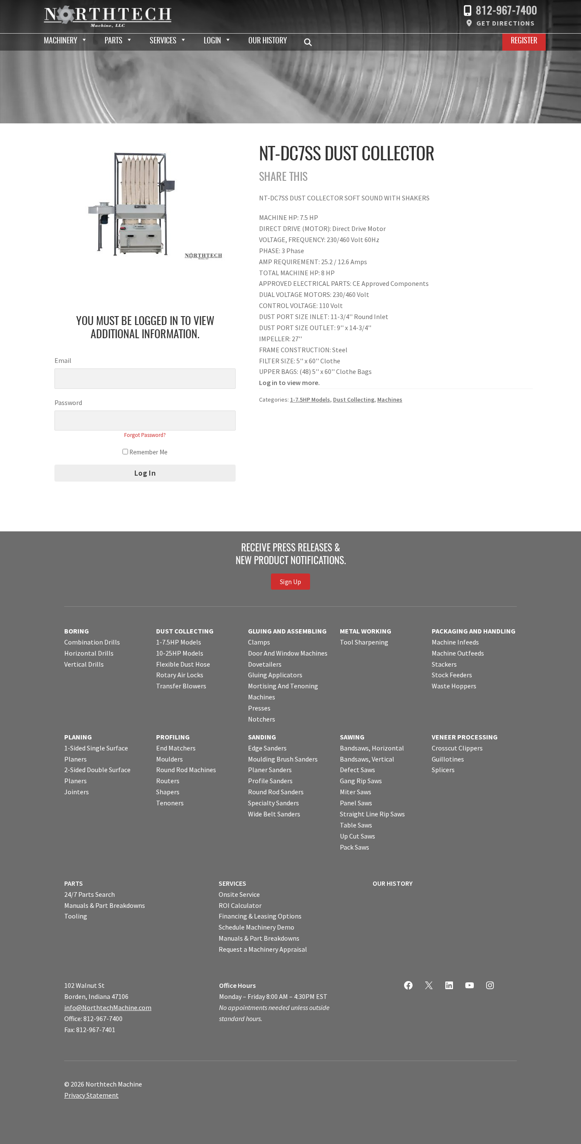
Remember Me (148, 452)
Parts (113, 41)
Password (68, 402)
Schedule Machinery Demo (256, 927)
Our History (267, 41)
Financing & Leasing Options (260, 916)
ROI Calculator (240, 905)
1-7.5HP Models (310, 399)
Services (163, 41)
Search (310, 42)
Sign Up (290, 581)
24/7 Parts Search (89, 894)
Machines (389, 399)
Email (62, 360)
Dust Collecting (353, 399)
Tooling (75, 916)
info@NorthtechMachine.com (107, 1007)
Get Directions (505, 23)
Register (524, 41)
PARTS (73, 883)
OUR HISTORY (393, 883)
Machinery (60, 41)
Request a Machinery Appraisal (263, 949)
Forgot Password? (145, 435)
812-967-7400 (506, 11)
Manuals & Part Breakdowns (104, 905)
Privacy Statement (91, 1095)
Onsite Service (239, 894)
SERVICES (232, 883)
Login (212, 41)
